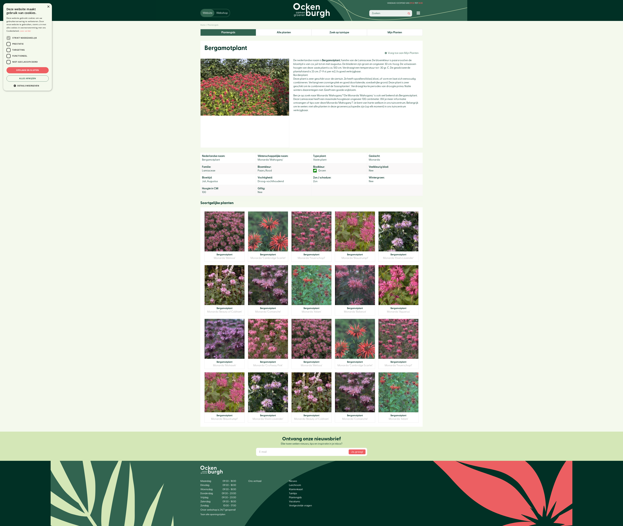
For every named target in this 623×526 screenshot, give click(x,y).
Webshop (222, 13)
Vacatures (294, 501)
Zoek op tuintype (339, 32)
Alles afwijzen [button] (27, 78)
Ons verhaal (254, 481)
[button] (27, 85)
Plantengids (228, 32)
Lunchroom (295, 485)
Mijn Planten (395, 32)
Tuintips (293, 493)
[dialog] (27, 47)
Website (207, 13)
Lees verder (25, 31)
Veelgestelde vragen (300, 505)
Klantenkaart (296, 489)
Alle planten (284, 32)
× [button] (48, 7)
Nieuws (293, 481)
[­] (419, 13)
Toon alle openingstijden (212, 514)
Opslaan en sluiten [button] (27, 70)
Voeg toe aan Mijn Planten (403, 53)
